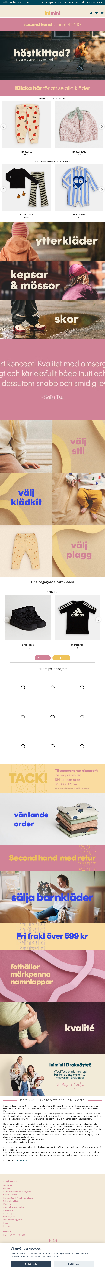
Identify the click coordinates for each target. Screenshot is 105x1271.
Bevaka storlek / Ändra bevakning (18, 1198)
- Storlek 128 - (77, 645)
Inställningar (74, 1264)
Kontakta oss (9, 1204)
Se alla (42, 658)
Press (5, 1223)
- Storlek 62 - (26, 152)
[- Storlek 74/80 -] (79, 187)
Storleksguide (9, 1216)
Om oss (6, 1188)
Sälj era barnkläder (11, 1201)
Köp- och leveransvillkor (13, 1207)
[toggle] (7, 13)
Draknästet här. (21, 1160)
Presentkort (8, 1210)
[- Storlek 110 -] (26, 187)
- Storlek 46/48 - (78, 152)
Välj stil (61, 658)
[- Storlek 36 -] (28, 618)
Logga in (7, 1226)
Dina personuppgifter (12, 1219)
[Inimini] (52, 13)
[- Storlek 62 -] (26, 124)
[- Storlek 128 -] (77, 618)
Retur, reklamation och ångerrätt (17, 1191)
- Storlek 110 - (26, 214)
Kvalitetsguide (9, 1213)
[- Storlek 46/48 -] (79, 124)
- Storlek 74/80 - (78, 214)
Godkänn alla (31, 1264)
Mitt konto (8, 1185)
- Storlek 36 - (28, 645)
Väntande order (10, 1194)
